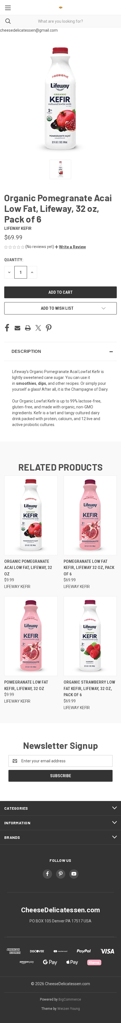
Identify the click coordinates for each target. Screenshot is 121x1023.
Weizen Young (68, 1009)
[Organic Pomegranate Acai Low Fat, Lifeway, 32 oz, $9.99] (31, 515)
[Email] (17, 328)
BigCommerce (70, 999)
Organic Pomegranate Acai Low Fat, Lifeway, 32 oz (28, 568)
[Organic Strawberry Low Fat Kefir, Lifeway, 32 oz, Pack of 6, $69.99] (90, 636)
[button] (70, 247)
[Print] (28, 328)
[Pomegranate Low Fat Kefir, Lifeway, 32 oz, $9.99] (31, 636)
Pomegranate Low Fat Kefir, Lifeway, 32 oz (26, 685)
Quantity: (13, 260)
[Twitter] (38, 328)
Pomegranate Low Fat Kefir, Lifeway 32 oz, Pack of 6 (89, 568)
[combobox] (60, 21)
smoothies (26, 383)
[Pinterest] (48, 328)
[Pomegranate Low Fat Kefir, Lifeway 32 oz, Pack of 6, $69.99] (90, 515)
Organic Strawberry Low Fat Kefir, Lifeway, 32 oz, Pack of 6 (89, 688)
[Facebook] (7, 328)
